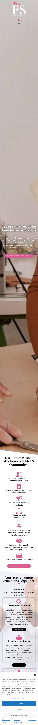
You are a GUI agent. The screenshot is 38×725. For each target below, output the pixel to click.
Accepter (19, 704)
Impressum (32, 720)
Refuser (19, 710)
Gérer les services (18, 698)
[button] (35, 675)
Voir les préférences (19, 715)
